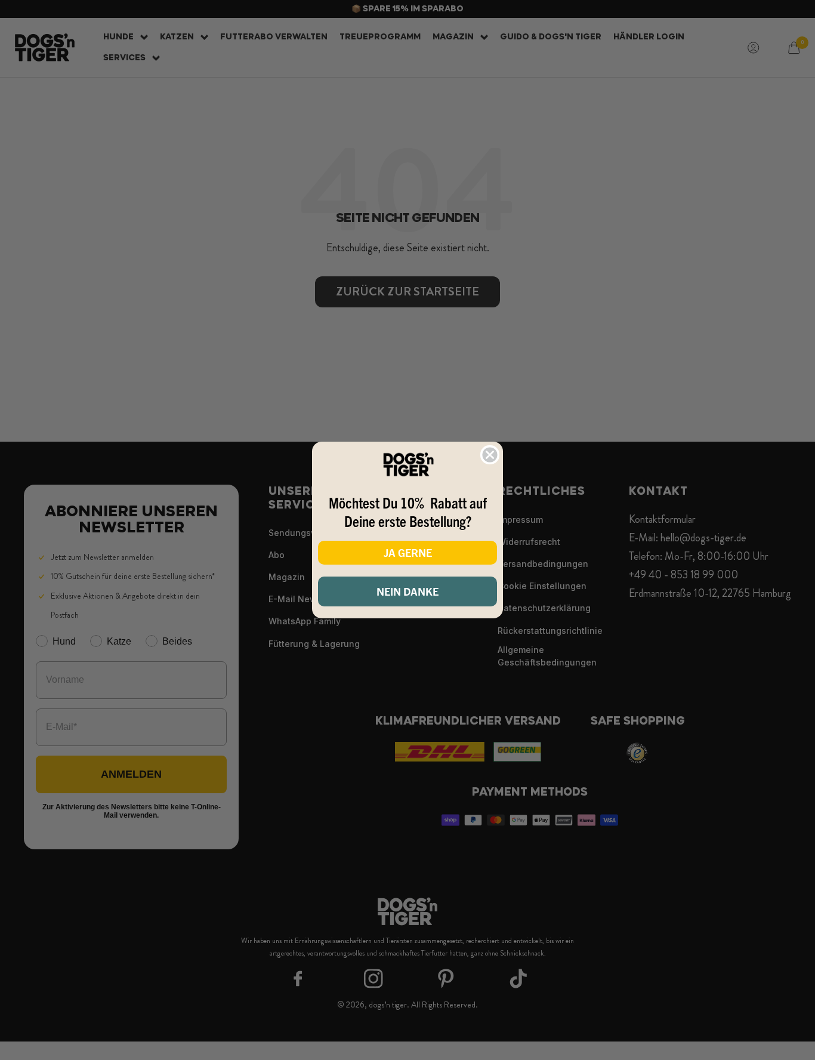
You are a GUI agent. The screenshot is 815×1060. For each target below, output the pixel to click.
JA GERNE (408, 552)
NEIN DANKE (407, 591)
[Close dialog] (489, 454)
